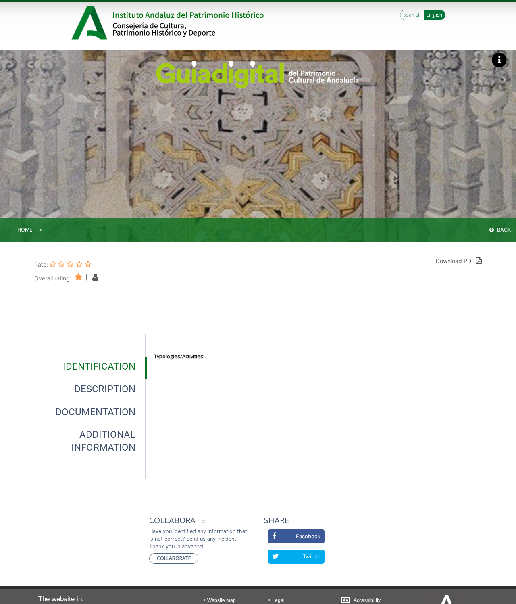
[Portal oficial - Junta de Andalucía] (91, 23)
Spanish (412, 14)
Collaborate (174, 558)
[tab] (99, 366)
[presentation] (90, 366)
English (434, 14)
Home (25, 230)
